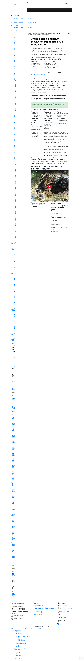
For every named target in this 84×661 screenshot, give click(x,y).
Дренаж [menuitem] (18, 637)
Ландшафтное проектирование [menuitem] (23, 645)
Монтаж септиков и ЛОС (14, 139)
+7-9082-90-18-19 (57, 4)
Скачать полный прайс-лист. (39, 74)
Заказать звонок (67, 4)
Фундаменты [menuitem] (19, 633)
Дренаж (14, 77)
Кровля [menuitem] (18, 642)
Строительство (34, 10)
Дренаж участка (15, 105)
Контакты (62, 10)
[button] (41, 8)
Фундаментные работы (39, 605)
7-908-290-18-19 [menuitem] (18, 658)
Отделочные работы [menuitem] (21, 640)
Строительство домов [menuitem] (21, 631)
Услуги (13, 35)
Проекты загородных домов (14, 51)
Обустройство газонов (15, 231)
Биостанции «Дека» (51, 33)
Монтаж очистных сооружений (41, 607)
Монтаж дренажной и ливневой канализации (45, 608)
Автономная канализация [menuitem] (20, 651)
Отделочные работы (38, 612)
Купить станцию (48, 71)
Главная (29, 33)
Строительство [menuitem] (17, 630)
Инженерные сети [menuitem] (18, 649)
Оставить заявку (55, 231)
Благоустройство (38, 614)
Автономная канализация (53, 10)
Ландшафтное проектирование (15, 178)
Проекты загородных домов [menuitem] (21, 648)
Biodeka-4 (14, 284)
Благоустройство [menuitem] (20, 646)
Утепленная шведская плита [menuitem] (23, 634)
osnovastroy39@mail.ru (63, 611)
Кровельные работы (38, 611)
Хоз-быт (14, 254)
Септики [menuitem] (18, 653)
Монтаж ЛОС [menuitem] (19, 655)
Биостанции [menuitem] (19, 652)
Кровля (14, 146)
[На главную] (19, 10)
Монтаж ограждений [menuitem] (21, 643)
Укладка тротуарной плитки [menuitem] (23, 636)
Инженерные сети (42, 10)
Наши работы (37, 615)
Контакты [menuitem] (16, 656)
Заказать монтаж (59, 71)
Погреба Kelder (13, 310)
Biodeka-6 (14, 292)
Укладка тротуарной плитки (15, 206)
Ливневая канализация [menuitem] (21, 639)
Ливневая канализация (14, 119)
